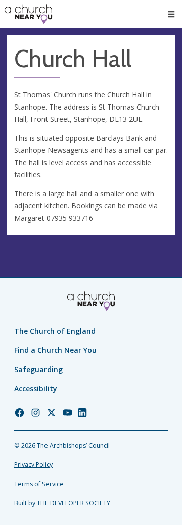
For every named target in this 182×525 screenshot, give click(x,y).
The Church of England (55, 331)
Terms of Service (39, 484)
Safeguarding (38, 369)
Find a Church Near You (55, 350)
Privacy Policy (33, 464)
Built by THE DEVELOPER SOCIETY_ (63, 503)
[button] (171, 14)
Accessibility (35, 388)
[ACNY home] (28, 14)
